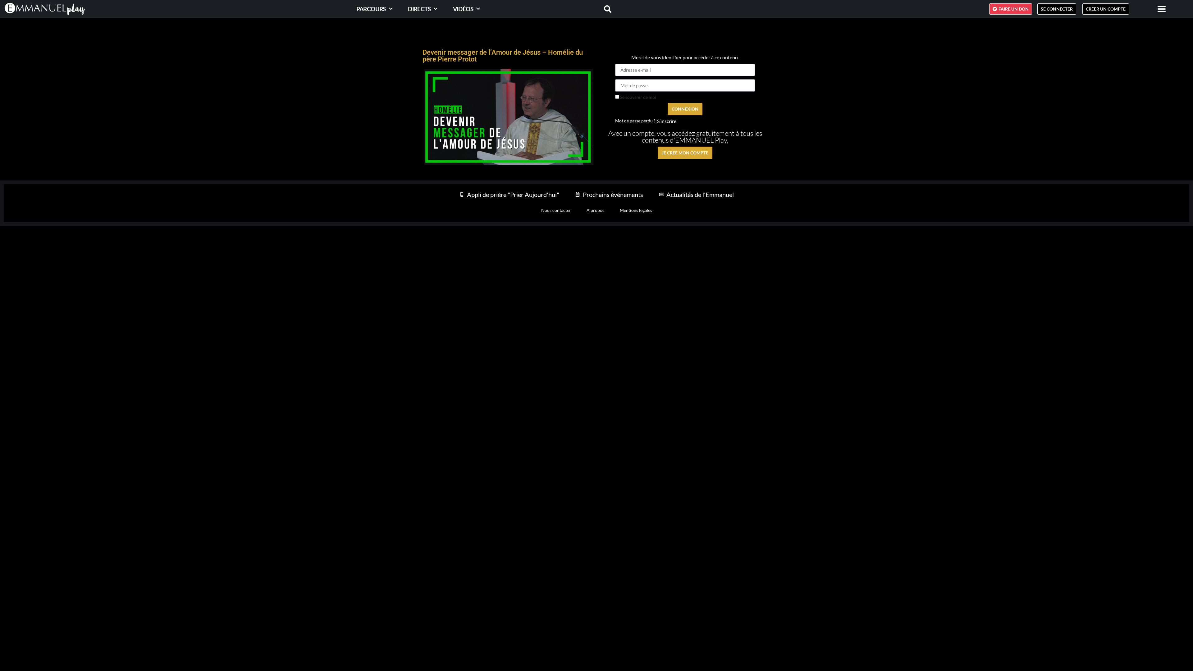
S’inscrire (666, 121)
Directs (419, 8)
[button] (1162, 9)
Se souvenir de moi (637, 97)
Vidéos (463, 8)
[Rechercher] (603, 9)
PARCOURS (371, 8)
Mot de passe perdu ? (635, 120)
